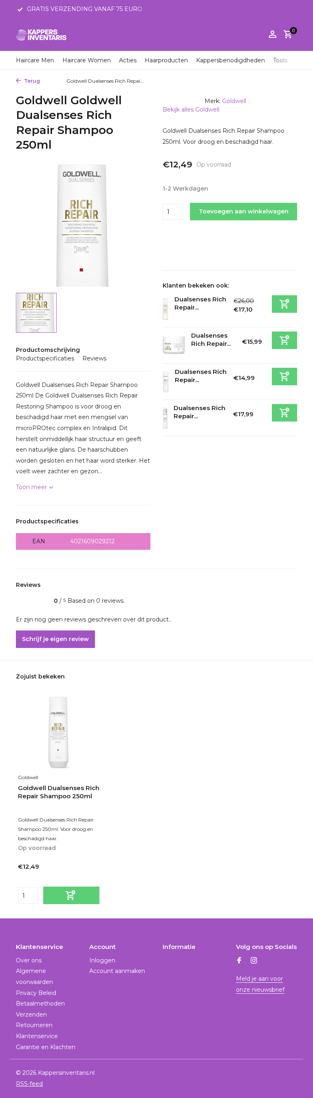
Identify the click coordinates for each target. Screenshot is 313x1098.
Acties (128, 60)
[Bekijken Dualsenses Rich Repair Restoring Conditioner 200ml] (166, 382)
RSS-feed (29, 1083)
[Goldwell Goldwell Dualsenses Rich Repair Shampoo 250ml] (58, 732)
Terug (31, 81)
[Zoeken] (196, 35)
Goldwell (234, 101)
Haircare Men (35, 60)
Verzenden (31, 1014)
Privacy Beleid (36, 993)
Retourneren (34, 1025)
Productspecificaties (45, 358)
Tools (280, 60)
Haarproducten (166, 60)
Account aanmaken (117, 971)
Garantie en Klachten (45, 1047)
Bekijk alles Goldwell (191, 109)
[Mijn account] (272, 35)
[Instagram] (254, 961)
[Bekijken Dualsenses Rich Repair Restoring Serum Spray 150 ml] (165, 309)
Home (51, 81)
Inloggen (102, 960)
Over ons (29, 960)
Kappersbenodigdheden (230, 60)
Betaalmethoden (40, 1003)
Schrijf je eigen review (55, 639)
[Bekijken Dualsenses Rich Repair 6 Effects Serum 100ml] (165, 418)
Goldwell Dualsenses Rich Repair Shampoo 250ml (58, 792)
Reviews (94, 358)
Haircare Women (86, 60)
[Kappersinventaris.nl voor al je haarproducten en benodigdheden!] (41, 34)
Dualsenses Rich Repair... (211, 339)
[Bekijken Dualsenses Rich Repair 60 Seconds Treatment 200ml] (174, 345)
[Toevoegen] (284, 304)
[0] (286, 35)
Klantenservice (37, 1036)
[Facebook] (239, 961)
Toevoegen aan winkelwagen (244, 211)
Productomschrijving (48, 350)
